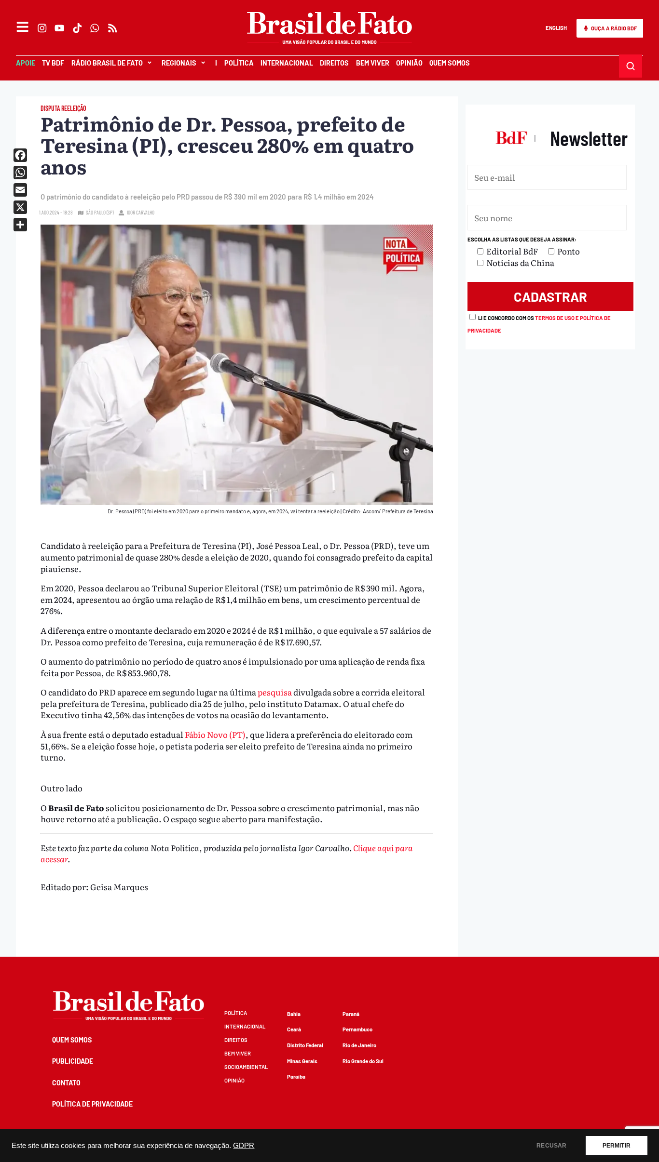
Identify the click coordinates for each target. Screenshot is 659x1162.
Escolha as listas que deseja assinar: (522, 239)
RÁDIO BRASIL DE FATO (107, 63)
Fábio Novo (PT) (215, 734)
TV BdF (53, 63)
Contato (66, 1083)
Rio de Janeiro (359, 1045)
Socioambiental (246, 1067)
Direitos (334, 63)
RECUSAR (551, 1145)
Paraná (351, 1014)
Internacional (287, 63)
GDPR (243, 1145)
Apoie (25, 63)
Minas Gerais (302, 1061)
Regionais (179, 63)
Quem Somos (449, 63)
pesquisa (275, 692)
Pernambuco (357, 1029)
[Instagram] (42, 28)
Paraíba (296, 1076)
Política (239, 63)
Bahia (294, 1014)
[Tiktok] (77, 28)
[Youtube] (60, 28)
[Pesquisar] (630, 65)
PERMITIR (617, 1145)
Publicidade (72, 1061)
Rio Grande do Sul (363, 1061)
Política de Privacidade (92, 1104)
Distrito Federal (305, 1045)
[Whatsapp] (95, 28)
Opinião (409, 63)
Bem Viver (372, 63)
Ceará (294, 1029)
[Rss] (112, 28)
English (556, 28)
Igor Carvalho (140, 212)
